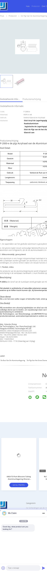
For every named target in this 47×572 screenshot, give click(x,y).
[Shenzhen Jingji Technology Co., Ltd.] (31, 397)
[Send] (43, 568)
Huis (28, 6)
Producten (36, 6)
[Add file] (3, 568)
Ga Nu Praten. (36, 485)
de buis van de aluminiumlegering (13, 360)
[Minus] (43, 513)
